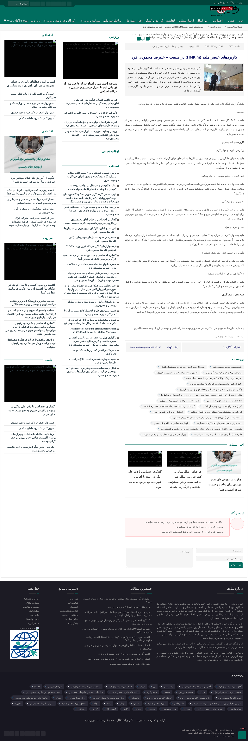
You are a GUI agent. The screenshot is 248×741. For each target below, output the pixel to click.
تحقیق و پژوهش (186, 692)
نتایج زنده (34, 615)
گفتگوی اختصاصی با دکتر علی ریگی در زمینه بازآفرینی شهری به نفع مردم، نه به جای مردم (31, 410)
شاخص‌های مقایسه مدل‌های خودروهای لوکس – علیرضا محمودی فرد (91, 239)
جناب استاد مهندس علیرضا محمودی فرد (42, 692)
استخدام (74, 607)
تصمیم (167, 692)
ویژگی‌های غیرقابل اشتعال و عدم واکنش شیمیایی (164, 434)
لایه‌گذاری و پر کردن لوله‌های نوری (168, 412)
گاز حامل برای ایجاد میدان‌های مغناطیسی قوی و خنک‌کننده (169, 406)
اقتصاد (231, 20)
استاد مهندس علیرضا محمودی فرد (86, 686)
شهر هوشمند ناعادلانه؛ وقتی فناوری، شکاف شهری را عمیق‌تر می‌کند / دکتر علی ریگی (117, 630)
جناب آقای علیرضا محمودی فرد (125, 692)
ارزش (142, 686)
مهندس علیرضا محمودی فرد (210, 709)
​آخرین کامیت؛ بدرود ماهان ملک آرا (37, 118)
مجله (96, 703)
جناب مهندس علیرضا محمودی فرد (195, 698)
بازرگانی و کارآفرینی (187, 34)
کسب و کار (111, 709)
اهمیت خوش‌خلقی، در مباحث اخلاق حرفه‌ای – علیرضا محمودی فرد (92, 361)
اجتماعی (218, 20)
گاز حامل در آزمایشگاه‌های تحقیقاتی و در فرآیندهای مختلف (216, 412)
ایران (203, 692)
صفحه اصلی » (214, 26)
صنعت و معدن (235, 37)
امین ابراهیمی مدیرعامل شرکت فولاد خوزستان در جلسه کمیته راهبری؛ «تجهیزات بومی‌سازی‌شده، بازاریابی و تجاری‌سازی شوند (32, 222)
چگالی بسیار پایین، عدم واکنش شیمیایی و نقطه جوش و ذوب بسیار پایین (211, 389)
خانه (240, 20)
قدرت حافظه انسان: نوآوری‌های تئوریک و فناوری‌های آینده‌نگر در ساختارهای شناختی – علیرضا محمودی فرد (92, 103)
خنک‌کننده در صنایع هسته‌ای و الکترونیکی (224, 400)
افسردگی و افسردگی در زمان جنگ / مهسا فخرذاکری (94, 352)
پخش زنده (73, 623)
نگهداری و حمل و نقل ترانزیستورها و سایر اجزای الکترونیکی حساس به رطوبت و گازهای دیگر (201, 429)
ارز (154, 686)
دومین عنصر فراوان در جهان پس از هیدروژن (179, 400)
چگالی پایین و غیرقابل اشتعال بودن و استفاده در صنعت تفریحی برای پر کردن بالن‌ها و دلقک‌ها (201, 395)
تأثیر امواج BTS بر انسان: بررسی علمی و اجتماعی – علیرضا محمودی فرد (91, 114)
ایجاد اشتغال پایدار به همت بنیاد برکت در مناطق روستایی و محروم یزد (91, 303)
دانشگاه (135, 698)
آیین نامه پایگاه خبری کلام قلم (228, 2)
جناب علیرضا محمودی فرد (229, 698)
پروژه (138, 709)
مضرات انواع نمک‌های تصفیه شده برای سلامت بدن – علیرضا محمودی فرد (91, 266)
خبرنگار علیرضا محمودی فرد (159, 698)
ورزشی (114, 37)
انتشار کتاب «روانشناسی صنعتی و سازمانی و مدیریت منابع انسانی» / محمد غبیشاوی (32, 201)
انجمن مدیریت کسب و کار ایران (227, 692)
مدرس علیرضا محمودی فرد (41, 703)
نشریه (187, 709)
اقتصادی (47, 131)
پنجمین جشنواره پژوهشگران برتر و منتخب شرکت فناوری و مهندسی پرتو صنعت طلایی (33, 302)
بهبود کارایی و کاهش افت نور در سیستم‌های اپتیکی (183, 367)
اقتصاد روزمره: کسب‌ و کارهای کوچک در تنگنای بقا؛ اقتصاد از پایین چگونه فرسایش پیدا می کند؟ (31, 192)
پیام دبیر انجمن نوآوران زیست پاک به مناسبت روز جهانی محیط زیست (31, 448)
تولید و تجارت (168, 34)
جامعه (155, 34)
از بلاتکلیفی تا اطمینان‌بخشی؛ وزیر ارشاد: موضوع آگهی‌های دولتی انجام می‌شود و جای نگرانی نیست (33, 438)
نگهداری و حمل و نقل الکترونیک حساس (171, 423)
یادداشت (171, 20)
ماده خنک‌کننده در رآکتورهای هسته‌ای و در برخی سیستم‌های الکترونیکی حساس (207, 417)
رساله (58, 698)
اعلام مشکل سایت (69, 611)
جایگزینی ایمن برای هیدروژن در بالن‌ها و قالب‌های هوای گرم (216, 384)
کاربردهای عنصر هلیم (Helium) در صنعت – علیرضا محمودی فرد (184, 57)
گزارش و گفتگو (154, 20)
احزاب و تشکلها (31, 598)
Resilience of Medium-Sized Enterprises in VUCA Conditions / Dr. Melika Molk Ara (93, 330)
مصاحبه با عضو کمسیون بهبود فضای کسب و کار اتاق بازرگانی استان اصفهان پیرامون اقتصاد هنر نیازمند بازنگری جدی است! (31, 314)
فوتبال (122, 703)
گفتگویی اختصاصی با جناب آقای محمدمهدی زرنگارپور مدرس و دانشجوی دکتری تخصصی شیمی (90, 221)
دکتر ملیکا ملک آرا (77, 698)
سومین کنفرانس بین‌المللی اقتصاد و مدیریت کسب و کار (217, 703)
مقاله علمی (236, 709)
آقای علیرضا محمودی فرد (230, 686)
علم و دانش (179, 703)
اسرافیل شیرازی (55, 686)
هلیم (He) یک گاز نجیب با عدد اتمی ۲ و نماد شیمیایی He (218, 434)
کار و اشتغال (189, 37)
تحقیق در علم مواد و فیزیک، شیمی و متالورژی (177, 372)
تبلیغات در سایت (70, 615)
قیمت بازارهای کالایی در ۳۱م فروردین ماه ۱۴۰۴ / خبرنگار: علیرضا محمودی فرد (91, 248)
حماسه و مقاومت (31, 607)
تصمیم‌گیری (152, 692)
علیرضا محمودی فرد (161, 46)
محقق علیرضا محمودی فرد (74, 703)
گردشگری (176, 37)
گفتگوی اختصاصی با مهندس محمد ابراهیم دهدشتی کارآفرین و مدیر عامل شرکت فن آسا (89, 257)
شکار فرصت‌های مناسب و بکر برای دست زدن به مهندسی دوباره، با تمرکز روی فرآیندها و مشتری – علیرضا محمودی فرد (92, 372)
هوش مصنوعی (169, 709)
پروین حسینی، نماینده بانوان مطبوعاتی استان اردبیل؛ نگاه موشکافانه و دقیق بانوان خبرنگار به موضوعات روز (93, 176)
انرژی (203, 34)
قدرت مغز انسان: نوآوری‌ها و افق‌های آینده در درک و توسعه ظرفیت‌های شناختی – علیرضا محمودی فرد (92, 124)
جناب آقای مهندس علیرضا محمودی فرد (85, 692)
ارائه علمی (168, 686)
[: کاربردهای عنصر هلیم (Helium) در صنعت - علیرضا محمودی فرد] (128, 39)
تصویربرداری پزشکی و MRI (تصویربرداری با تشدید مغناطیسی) (214, 378)
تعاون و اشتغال (32, 619)
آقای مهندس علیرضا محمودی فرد (227, 367)
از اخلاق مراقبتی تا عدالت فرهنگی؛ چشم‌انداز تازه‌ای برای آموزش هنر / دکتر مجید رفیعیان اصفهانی (31, 343)
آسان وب (218, 736)
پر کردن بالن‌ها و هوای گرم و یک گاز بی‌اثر (224, 372)
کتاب (126, 709)
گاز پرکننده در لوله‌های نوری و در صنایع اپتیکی (222, 406)
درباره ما (35, 20)
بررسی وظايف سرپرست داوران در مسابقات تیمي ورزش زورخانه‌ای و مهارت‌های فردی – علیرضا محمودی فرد (91, 135)
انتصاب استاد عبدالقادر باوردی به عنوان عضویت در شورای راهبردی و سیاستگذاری (31, 83)
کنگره (95, 709)
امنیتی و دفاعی (32, 602)
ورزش (152, 709)
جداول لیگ (34, 611)
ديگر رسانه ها (71, 619)
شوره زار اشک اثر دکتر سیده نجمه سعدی (33, 112)
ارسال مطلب (186, 20)
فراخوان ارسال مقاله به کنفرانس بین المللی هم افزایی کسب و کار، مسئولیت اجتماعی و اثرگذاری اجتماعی (118, 614)
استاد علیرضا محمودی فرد (120, 686)
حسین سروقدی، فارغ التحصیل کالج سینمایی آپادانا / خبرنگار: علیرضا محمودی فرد (90, 312)
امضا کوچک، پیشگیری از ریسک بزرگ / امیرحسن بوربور (35, 210)
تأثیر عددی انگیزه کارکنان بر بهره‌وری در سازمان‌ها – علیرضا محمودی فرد (90, 230)
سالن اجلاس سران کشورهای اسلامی (31, 698)
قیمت (109, 703)
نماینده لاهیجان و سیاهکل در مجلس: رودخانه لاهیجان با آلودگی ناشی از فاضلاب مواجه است (92, 187)
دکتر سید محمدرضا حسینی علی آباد (108, 698)
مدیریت (48, 238)
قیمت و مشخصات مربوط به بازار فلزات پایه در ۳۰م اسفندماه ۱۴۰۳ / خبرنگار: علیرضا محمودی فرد (90, 321)
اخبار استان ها (135, 20)
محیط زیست (162, 37)
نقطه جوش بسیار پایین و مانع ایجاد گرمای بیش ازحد (219, 423)
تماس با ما (73, 602)
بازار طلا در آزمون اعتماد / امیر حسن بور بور (129, 607)
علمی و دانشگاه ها (216, 37)
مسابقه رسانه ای (90, 20)
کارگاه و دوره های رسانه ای (59, 20)
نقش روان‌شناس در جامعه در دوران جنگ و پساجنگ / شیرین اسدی (33, 105)
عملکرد (136, 703)
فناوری (201, 37)
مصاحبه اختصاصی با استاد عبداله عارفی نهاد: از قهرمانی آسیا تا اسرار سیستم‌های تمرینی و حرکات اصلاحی (90, 87)
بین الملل (202, 20)
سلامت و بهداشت (141, 34)
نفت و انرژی (33, 623)
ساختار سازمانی (112, 20)
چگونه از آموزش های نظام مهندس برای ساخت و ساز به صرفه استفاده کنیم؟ (224, 484)
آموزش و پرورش (227, 34)
